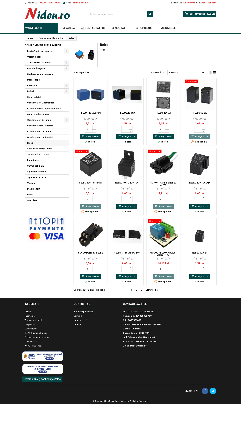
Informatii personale (83, 311)
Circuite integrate (36, 68)
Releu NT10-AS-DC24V (127, 252)
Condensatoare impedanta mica (44, 108)
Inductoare (33, 160)
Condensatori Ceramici (39, 120)
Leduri (30, 91)
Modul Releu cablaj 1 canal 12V (163, 254)
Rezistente (32, 85)
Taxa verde (30, 316)
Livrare (28, 311)
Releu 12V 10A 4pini (90, 182)
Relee (30, 143)
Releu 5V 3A (200, 113)
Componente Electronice (43, 45)
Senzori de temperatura (39, 148)
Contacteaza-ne (135, 304)
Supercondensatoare (38, 114)
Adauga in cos (90, 136)
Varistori (31, 183)
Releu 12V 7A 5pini (90, 113)
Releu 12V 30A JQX (199, 182)
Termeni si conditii (33, 320)
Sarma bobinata (35, 166)
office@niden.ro (81, 3)
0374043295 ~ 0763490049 (47, 3)
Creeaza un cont (208, 3)
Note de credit (80, 320)
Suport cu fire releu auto (163, 184)
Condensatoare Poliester (40, 125)
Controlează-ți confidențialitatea (42, 379)
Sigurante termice (36, 177)
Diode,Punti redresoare (39, 51)
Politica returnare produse (37, 337)
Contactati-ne (31, 341)
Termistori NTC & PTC (38, 154)
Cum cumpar (31, 328)
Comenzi (78, 316)
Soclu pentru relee (90, 252)
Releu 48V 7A (163, 113)
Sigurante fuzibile (36, 171)
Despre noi (30, 324)
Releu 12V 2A (199, 252)
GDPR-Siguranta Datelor (36, 333)
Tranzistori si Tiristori (38, 62)
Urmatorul (152, 289)
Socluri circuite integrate (40, 74)
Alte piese (32, 200)
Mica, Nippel (33, 80)
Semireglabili (34, 97)
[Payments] (47, 228)
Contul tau (82, 304)
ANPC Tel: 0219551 (33, 346)
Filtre (30, 194)
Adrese (77, 324)
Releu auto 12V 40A (126, 182)
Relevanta (187, 73)
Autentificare (189, 3)
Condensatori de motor (39, 131)
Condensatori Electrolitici (40, 103)
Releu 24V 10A (127, 113)
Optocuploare (34, 57)
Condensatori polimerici (40, 137)
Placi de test (33, 189)
